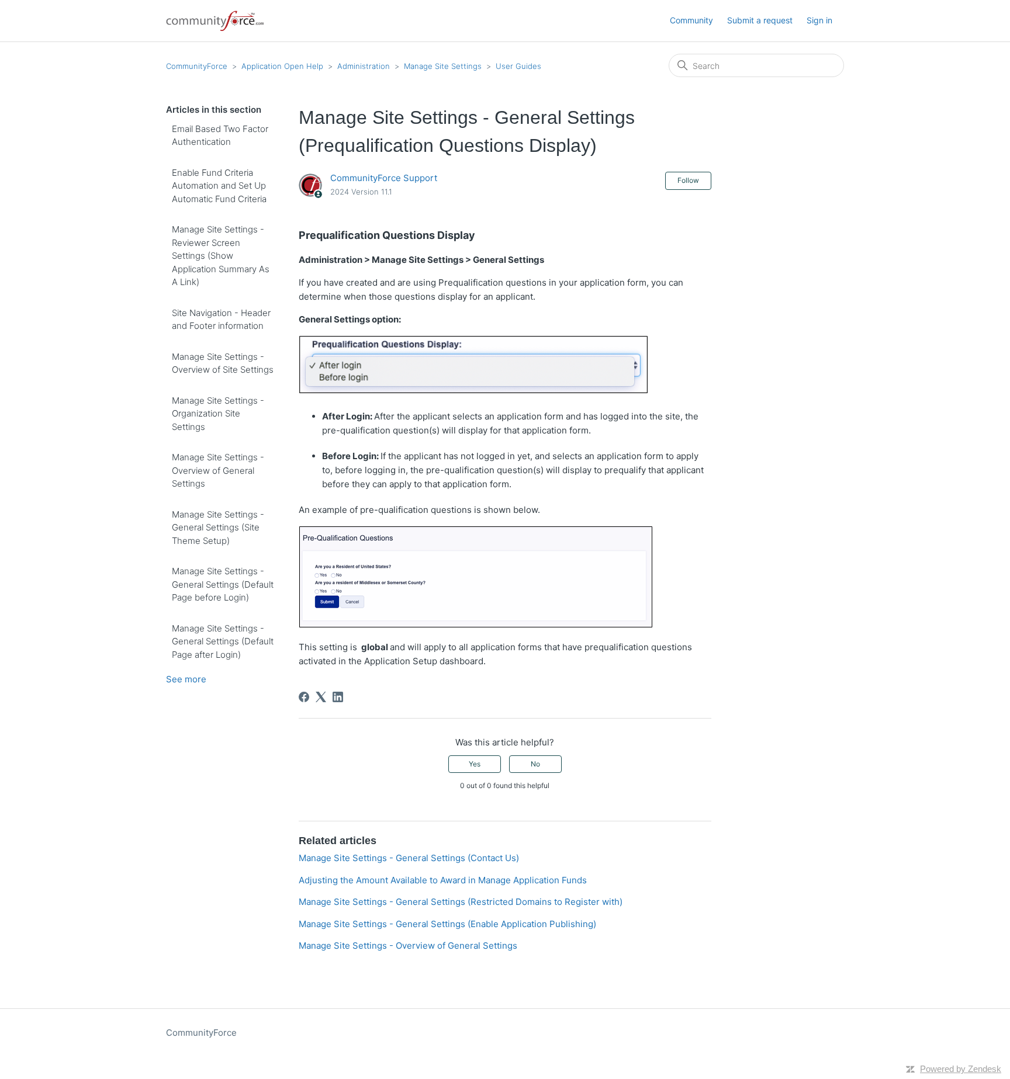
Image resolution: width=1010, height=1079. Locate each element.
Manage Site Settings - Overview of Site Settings (223, 363)
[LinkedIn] (338, 697)
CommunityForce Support (383, 177)
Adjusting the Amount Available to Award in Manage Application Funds (443, 880)
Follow (688, 180)
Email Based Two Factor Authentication (220, 135)
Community (691, 20)
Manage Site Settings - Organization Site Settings (218, 413)
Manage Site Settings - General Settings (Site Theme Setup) (218, 527)
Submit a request (760, 20)
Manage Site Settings (443, 66)
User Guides (518, 66)
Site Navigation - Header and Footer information (221, 319)
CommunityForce (196, 66)
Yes (474, 763)
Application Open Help (282, 66)
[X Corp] (321, 697)
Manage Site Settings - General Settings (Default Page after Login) (223, 641)
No (535, 763)
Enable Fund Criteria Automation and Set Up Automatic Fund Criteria (220, 185)
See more (186, 679)
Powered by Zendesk (960, 1069)
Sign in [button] (819, 20)
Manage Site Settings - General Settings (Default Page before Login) (223, 584)
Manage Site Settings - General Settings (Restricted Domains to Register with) (460, 901)
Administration (363, 66)
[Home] (215, 21)
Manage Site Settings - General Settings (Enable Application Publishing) (447, 923)
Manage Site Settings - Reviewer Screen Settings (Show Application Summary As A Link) (220, 255)
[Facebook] (304, 697)
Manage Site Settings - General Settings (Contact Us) (409, 857)
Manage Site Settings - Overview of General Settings (218, 470)
